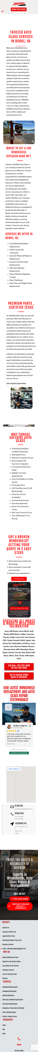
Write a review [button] (20, 717)
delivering (10, 375)
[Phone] (19, 1039)
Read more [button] (11, 744)
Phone (19, 1045)
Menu (2, 11)
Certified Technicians (20, 452)
